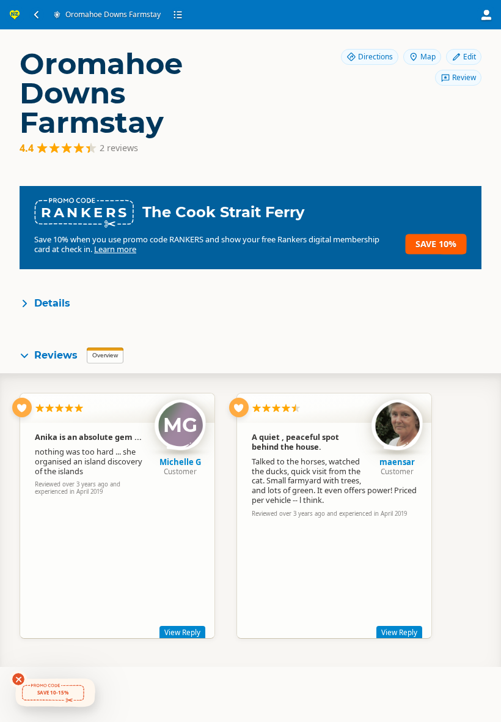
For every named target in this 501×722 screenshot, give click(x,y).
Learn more (115, 249)
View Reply (182, 632)
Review (464, 77)
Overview (105, 355)
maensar (397, 461)
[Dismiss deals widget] (18, 679)
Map (428, 56)
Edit (469, 56)
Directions (375, 56)
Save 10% (435, 244)
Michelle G (180, 461)
